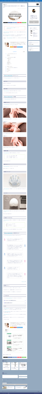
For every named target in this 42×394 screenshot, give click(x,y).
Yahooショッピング (20, 327)
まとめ (7, 71)
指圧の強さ (8, 55)
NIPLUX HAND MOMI (10, 27)
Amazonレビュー (23, 281)
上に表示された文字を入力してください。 (7, 382)
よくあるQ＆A (8, 70)
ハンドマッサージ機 (8, 354)
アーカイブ (30, 49)
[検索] (37, 4)
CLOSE (24, 51)
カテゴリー (30, 43)
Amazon (12, 327)
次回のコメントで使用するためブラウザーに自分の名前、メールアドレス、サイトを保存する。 (14, 379)
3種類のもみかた (9, 58)
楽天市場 (15, 327)
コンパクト (8, 64)
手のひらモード (9, 59)
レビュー (4, 4)
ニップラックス (5, 354)
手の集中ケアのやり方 (9, 66)
